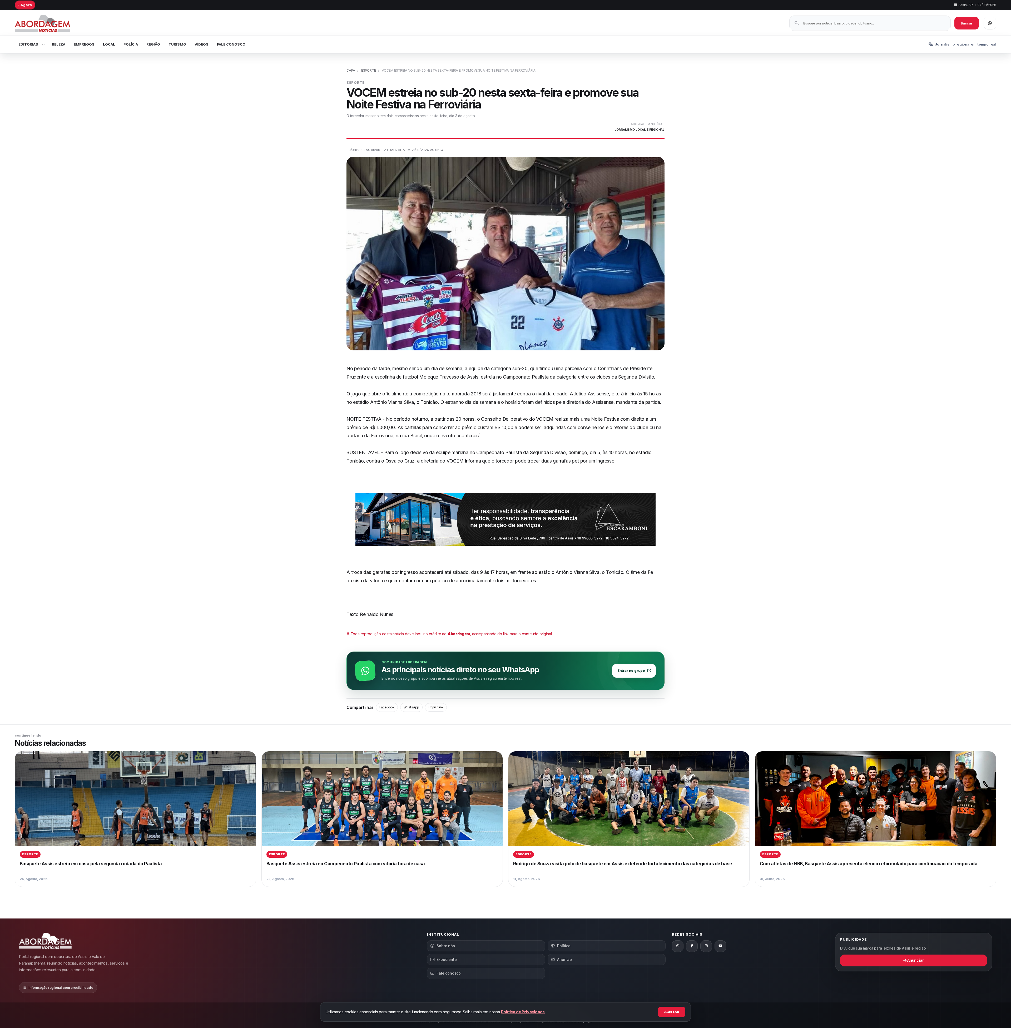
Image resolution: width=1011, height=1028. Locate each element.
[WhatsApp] (677, 946)
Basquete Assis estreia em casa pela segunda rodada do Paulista (91, 863)
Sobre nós (446, 945)
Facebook (386, 707)
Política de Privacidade (523, 1012)
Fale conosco (449, 973)
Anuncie (564, 959)
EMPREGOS (84, 44)
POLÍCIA (130, 44)
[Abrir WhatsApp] (990, 23)
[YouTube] (720, 946)
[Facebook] (692, 946)
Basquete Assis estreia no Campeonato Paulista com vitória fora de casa (345, 863)
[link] (135, 819)
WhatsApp (411, 707)
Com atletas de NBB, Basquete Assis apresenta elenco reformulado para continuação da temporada (869, 863)
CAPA (350, 70)
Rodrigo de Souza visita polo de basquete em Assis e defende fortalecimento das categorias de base (622, 863)
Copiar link (435, 707)
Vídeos (202, 44)
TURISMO (177, 44)
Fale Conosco (231, 44)
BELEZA (58, 44)
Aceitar (671, 1012)
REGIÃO (153, 44)
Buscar (967, 23)
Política (563, 945)
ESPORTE (368, 70)
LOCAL (109, 44)
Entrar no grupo (631, 671)
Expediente (447, 959)
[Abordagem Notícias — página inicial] (49, 23)
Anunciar (915, 960)
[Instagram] (706, 946)
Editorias (28, 44)
